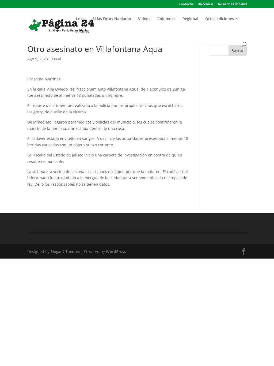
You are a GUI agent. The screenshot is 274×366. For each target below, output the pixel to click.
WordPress (116, 251)
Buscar (237, 50)
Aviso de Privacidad (232, 4)
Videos (144, 19)
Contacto (186, 4)
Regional (190, 19)
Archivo (83, 31)
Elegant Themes (65, 251)
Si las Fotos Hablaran (112, 19)
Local (81, 19)
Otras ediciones (219, 19)
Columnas (166, 19)
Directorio (205, 4)
